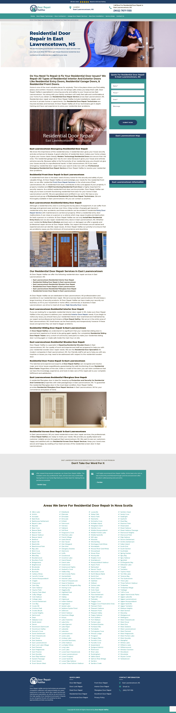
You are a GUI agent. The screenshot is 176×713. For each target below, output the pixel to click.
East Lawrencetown (39, 643)
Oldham (94, 583)
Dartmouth (36, 615)
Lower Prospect (67, 656)
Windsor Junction (126, 650)
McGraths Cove (96, 521)
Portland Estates (97, 624)
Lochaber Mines (67, 645)
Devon (34, 624)
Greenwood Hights (68, 567)
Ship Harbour (125, 537)
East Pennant (37, 647)
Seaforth (123, 519)
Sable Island (95, 656)
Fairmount (65, 523)
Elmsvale (64, 519)
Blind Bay (35, 555)
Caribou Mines (37, 574)
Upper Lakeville (126, 597)
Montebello (95, 546)
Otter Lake (95, 588)
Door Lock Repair (75, 686)
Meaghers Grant (97, 526)
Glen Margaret (66, 544)
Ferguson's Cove (67, 533)
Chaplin (34, 581)
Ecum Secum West (39, 663)
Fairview (64, 526)
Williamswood (125, 647)
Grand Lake (65, 562)
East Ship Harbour (38, 656)
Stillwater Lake (125, 565)
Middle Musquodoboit (99, 530)
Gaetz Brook (66, 539)
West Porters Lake (127, 636)
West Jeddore (125, 627)
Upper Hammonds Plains (129, 594)
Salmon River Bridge (98, 659)
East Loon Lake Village (40, 645)
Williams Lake (125, 645)
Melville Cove (96, 528)
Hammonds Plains (68, 574)
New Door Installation (96, 16)
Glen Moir (64, 546)
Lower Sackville (67, 659)
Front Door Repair (101, 683)
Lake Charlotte (67, 620)
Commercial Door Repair (78, 697)
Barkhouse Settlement (40, 521)
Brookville (35, 569)
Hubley (64, 597)
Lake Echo (65, 622)
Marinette (94, 519)
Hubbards (65, 594)
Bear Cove (36, 528)
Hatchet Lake (66, 578)
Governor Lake (66, 558)
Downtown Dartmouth (40, 627)
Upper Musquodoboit (128, 601)
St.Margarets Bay (126, 562)
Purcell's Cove (96, 640)
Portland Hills (96, 627)
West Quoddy (125, 638)
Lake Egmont (66, 624)
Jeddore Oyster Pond (69, 608)
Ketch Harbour (66, 613)
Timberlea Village (126, 588)
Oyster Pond (95, 592)
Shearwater (124, 526)
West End (124, 624)
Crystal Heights (37, 613)
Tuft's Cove (124, 592)
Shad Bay (123, 521)
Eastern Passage (38, 659)
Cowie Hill (35, 606)
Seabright (124, 516)
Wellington (124, 617)
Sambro (94, 661)
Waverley (123, 613)
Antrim (34, 514)
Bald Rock (36, 519)
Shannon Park (125, 523)
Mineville (94, 539)
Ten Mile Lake (125, 574)
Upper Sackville (126, 604)
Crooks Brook (37, 611)
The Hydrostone (126, 578)
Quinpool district (97, 647)
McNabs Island (96, 523)
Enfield (64, 521)
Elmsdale (64, 516)
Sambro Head (125, 512)
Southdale (124, 551)
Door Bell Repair (75, 683)
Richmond (95, 650)
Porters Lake (95, 622)
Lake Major (65, 627)
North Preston (96, 578)
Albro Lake (36, 512)
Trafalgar (123, 590)
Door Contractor (60, 16)
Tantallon (123, 569)
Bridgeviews (36, 562)
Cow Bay (35, 604)
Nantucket (95, 567)
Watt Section (125, 611)
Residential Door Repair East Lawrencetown (66, 20)
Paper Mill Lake (96, 597)
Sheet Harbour (125, 528)
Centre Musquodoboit (40, 578)
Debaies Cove (37, 620)
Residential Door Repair (78, 694)
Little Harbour (66, 643)
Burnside (35, 572)
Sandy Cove (124, 514)
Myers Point (95, 565)
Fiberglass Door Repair (102, 690)
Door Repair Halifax (101, 710)
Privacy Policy (99, 697)
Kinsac (63, 617)
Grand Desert (66, 560)
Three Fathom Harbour (129, 583)
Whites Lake (125, 643)
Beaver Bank (36, 530)
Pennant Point (96, 606)
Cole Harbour (37, 597)
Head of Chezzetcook (69, 581)
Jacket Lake (65, 606)
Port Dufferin (95, 617)
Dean (34, 617)
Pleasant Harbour (97, 608)
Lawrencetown (67, 633)
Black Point (36, 553)
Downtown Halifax (39, 629)
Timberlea (124, 585)
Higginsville (65, 590)
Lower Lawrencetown (69, 654)
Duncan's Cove (37, 631)
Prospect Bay (96, 638)
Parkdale (94, 599)
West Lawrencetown (128, 629)
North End (94, 576)
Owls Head (95, 590)
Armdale (35, 516)
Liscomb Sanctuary (68, 640)
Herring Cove (66, 588)
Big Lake (35, 549)
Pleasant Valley (96, 613)
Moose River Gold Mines (100, 549)
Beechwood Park (38, 546)
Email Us (126, 686)
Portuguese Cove (97, 631)
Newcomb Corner (97, 572)
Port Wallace (95, 620)
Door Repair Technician (45, 16)
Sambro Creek (96, 663)
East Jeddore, (37, 640)
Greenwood (65, 565)
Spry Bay (123, 555)
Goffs (63, 553)
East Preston (37, 652)
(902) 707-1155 (122, 10)
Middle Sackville (97, 535)
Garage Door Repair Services (77, 16)
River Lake (95, 652)
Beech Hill (35, 542)
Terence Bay (125, 576)
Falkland (64, 528)
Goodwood (65, 555)
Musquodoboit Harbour (100, 562)
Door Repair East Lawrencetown (43, 20)
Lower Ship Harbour (68, 661)
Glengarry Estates (68, 549)
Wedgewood (125, 615)
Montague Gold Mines (99, 544)
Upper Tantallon (126, 606)
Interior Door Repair (101, 686)
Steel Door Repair (76, 690)
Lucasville (94, 512)
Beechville (35, 544)
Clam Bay (35, 585)
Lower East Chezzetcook (70, 652)
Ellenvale (64, 514)
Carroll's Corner (37, 576)
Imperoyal (65, 599)
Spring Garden (125, 553)
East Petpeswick (38, 650)
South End (124, 546)
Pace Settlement (97, 594)
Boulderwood (37, 558)
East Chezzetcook (39, 636)
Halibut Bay (65, 572)
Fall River (64, 530)
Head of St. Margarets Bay (71, 585)
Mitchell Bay (95, 542)
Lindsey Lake (66, 638)
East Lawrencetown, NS (83, 9)
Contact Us (120, 16)
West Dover (124, 622)
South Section (125, 549)
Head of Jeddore (67, 583)
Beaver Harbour (38, 535)
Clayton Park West (39, 592)
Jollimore (64, 611)
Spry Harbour (125, 558)
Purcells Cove (96, 643)
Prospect (94, 636)
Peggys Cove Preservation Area (102, 604)
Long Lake (65, 647)
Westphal (124, 640)
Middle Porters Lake (98, 533)
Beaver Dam (36, 533)
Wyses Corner (125, 656)
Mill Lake (94, 537)
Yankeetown (125, 659)
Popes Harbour (96, 615)
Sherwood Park (126, 535)
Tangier (123, 567)
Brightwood (36, 565)
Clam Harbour (37, 588)
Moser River (95, 553)
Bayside (35, 526)
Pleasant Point (96, 611)
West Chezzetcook (127, 620)
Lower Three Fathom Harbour (72, 663)
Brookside (36, 567)
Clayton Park (37, 590)
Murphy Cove (96, 558)
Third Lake (124, 581)
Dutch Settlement (38, 633)
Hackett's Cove (67, 569)
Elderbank (65, 512)
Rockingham (95, 654)
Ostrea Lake (95, 585)
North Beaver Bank (98, 574)
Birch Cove (36, 551)
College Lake (37, 599)
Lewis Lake (65, 636)
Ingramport (65, 604)
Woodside (124, 654)
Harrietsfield (66, 576)
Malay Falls (95, 514)
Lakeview (64, 631)
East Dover (36, 638)
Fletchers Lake (66, 535)
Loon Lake (65, 650)
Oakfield (94, 581)
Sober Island (125, 544)
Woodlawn (124, 652)
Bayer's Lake (36, 523)
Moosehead (95, 551)
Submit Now (128, 122)
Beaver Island (37, 537)
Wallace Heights (126, 608)
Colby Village (37, 594)
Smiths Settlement (127, 542)
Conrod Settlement (39, 601)
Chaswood (36, 583)
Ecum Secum (37, 661)
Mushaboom (95, 560)
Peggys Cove (96, 601)
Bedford (35, 539)
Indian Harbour (67, 601)
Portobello (95, 629)
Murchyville (95, 555)
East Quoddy (37, 654)
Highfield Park (66, 592)
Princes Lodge (96, 633)
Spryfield (123, 560)
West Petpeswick (126, 633)
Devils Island (36, 622)
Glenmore (65, 551)
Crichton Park (37, 608)
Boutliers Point (37, 560)
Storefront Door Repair (102, 694)
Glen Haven (65, 542)
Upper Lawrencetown (128, 599)
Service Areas (110, 16)
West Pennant (125, 631)
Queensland (95, 645)
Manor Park (95, 516)
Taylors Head (125, 572)
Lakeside (64, 629)
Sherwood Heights (127, 533)
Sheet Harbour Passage (129, 530)
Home (33, 16)
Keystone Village (67, 615)
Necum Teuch (96, 569)
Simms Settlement (127, 539)
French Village (66, 537)
